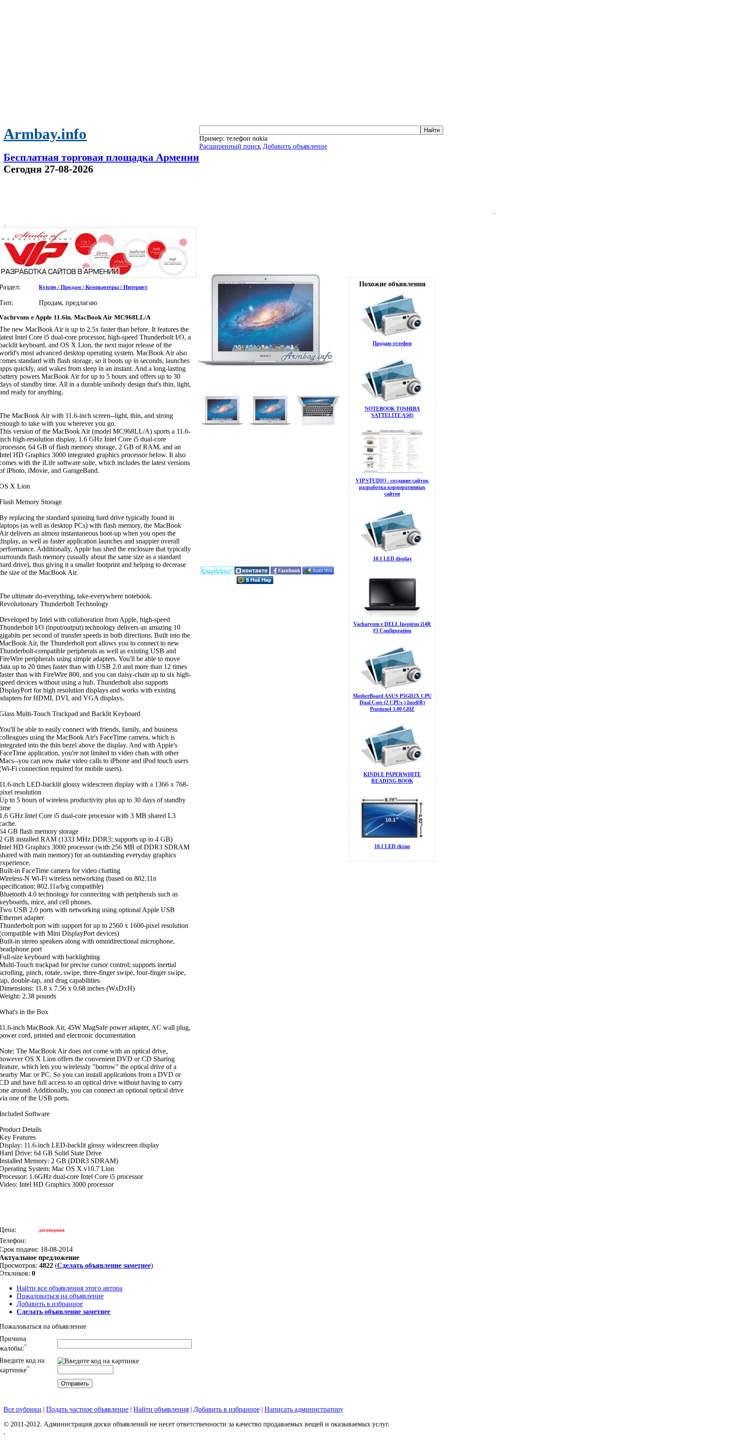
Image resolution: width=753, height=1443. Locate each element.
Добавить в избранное (50, 1303)
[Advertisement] (376, 64)
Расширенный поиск (230, 146)
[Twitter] (216, 572)
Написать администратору (304, 1409)
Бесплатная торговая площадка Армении (101, 157)
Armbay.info (45, 134)
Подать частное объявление (87, 1409)
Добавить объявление (295, 146)
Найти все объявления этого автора (69, 1288)
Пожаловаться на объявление (60, 1296)
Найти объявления (161, 1409)
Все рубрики (22, 1409)
